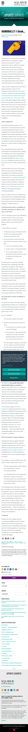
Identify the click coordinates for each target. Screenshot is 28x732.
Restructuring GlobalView (6, 648)
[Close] (25, 352)
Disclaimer (7, 693)
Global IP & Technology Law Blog (7, 632)
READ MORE (3, 720)
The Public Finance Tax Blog (6, 655)
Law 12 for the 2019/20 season (15, 186)
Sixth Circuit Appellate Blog (6, 651)
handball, (11, 541)
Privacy (2, 693)
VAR (6, 544)
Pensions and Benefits (5, 644)
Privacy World (4, 646)
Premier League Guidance (15, 450)
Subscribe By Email (7, 572)
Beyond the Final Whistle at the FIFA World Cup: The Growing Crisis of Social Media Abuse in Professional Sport (13, 605)
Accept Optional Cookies (14, 373)
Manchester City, (11, 542)
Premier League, (23, 542)
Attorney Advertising (6, 686)
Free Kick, (6, 541)
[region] (14, 366)
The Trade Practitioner (5, 658)
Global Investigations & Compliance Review (9, 634)
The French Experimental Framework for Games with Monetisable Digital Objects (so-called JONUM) (13, 613)
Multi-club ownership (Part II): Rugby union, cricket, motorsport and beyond (13, 601)
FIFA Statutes (22, 177)
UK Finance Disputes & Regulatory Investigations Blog (11, 663)
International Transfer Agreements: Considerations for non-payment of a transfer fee (12, 609)
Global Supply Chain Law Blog (6, 639)
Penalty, (17, 542)
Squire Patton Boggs (20, 3)
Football (6, 36)
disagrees (12, 415)
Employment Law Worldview (6, 629)
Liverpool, (3, 542)
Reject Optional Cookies (14, 369)
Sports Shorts (4, 653)
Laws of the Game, (18, 541)
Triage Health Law (4, 660)
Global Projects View (5, 636)
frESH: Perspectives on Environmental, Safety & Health (11, 665)
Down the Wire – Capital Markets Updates (9, 627)
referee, (3, 544)
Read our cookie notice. (7, 365)
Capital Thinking (4, 625)
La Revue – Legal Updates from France (8, 641)
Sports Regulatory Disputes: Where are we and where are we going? (12, 617)
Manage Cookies (14, 377)
